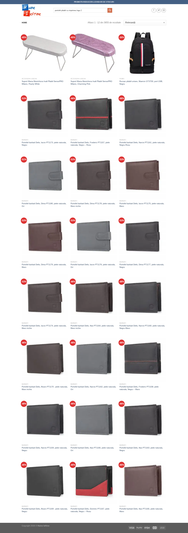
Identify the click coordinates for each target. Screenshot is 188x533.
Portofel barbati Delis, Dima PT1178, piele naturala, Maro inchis (93, 204)
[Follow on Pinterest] (163, 10)
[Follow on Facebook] (154, 10)
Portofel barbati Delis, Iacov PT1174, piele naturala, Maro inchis (44, 327)
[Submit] (109, 10)
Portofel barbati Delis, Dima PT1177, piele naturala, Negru (141, 265)
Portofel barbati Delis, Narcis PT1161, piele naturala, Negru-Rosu (142, 143)
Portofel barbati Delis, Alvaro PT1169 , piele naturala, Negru (45, 510)
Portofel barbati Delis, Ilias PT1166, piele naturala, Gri (92, 449)
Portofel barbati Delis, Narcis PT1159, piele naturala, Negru (44, 449)
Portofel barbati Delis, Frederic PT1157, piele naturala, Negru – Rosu (90, 143)
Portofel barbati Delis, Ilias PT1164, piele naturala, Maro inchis (92, 327)
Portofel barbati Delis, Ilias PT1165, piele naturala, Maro (141, 510)
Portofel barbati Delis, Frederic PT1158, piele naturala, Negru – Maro (139, 388)
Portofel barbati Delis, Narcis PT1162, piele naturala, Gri (93, 388)
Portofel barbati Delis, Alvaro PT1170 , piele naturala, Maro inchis (45, 388)
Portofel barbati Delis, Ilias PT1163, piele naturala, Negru (141, 449)
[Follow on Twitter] (158, 10)
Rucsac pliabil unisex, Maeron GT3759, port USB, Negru (141, 82)
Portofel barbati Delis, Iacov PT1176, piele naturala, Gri (93, 265)
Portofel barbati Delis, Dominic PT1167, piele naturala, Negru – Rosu (90, 510)
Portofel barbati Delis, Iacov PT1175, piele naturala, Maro (141, 204)
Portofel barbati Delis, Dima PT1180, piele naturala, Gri (44, 204)
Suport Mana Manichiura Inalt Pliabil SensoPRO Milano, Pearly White (42, 82)
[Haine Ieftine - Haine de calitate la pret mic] (35, 10)
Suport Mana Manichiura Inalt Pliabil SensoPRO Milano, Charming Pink (91, 82)
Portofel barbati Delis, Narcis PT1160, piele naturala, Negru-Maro (142, 327)
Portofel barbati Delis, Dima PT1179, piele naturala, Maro (44, 265)
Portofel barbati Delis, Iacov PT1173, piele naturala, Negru (44, 143)
